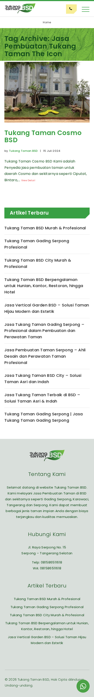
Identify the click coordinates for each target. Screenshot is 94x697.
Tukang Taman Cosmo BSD (43, 136)
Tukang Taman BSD (23, 151)
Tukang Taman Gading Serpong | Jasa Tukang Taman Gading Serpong (43, 417)
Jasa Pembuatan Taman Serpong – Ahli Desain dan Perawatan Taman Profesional (45, 356)
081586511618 (51, 562)
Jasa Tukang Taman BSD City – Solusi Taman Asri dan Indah (43, 378)
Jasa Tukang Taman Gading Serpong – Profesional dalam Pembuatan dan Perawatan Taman (44, 331)
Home (47, 22)
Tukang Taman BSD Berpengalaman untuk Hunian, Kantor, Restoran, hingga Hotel (43, 286)
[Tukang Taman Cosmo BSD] (47, 125)
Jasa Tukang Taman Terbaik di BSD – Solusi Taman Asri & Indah (42, 398)
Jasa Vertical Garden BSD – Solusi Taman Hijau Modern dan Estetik (46, 308)
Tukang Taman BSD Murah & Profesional (45, 228)
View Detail (28, 180)
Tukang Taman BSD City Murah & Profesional (37, 263)
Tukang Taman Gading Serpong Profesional (36, 244)
